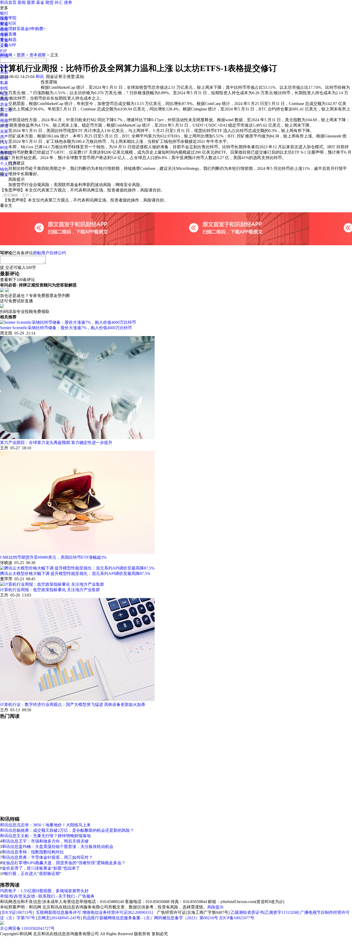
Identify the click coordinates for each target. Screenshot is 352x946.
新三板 (6, 110)
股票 (31, 2)
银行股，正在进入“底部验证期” (32, 873)
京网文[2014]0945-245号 (58, 918)
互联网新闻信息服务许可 (58, 912)
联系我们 (46, 896)
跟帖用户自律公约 (49, 253)
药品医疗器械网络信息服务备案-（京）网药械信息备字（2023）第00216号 (150, 918)
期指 (4, 99)
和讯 (40, 76)
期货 (49, 2)
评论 (4, 126)
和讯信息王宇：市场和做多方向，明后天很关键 (45, 841)
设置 (4, 174)
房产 (4, 137)
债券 (68, 2)
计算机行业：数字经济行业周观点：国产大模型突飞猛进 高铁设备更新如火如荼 (72, 704)
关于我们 (66, 896)
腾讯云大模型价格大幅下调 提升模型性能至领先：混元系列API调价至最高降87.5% (75, 573)
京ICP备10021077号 (236, 918)
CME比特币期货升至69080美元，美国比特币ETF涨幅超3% (53, 557)
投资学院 (8, 18)
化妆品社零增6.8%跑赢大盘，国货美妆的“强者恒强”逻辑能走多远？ (63, 863)
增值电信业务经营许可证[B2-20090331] (117, 912)
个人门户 (8, 164)
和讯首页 (8, 2)
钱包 (4, 169)
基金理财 (8, 29)
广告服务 (86, 896)
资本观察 (37, 55)
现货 (4, 93)
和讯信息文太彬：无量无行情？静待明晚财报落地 (45, 836)
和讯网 (6, 55)
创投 (4, 88)
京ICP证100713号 (16, 912)
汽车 (4, 142)
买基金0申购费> (31, 29)
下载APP (8, 45)
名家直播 (8, 34)
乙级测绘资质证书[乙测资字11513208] (265, 912)
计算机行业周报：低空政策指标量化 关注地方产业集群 (50, 590)
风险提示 (215, 907)
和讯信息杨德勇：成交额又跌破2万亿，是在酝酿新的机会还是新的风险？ (67, 830)
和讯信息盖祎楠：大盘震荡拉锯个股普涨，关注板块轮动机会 (57, 846)
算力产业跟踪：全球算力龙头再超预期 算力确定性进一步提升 (56, 442)
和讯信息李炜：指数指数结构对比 (33, 852)
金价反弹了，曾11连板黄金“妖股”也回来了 (41, 868)
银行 (4, 13)
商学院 (6, 153)
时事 (4, 115)
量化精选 (8, 39)
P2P (3, 51)
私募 (4, 83)
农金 (4, 104)
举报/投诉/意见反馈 (17, 896)
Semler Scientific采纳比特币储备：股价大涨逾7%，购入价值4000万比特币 (66, 328)
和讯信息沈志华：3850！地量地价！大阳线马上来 (45, 825)
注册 (4, 158)
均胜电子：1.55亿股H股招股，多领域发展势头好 (44, 891)
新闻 (22, 2)
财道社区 (8, 23)
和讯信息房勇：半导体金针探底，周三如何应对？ (47, 857)
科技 (4, 147)
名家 (4, 131)
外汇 (59, 2)
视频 (4, 120)
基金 (40, 2)
